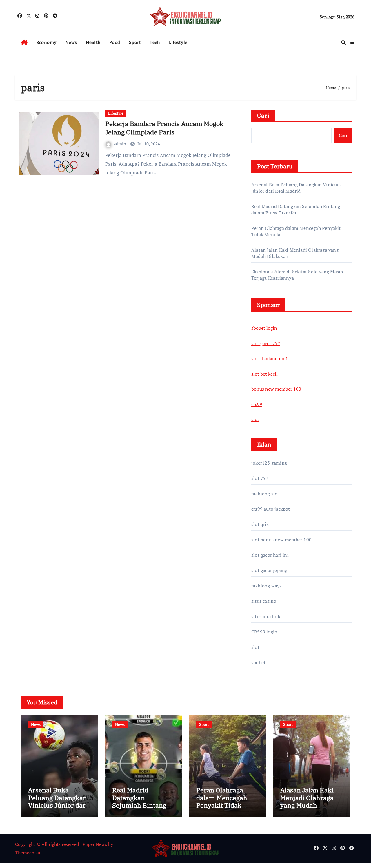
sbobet (258, 662)
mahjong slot (265, 493)
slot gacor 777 (265, 343)
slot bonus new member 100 (281, 539)
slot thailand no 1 (269, 358)
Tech (155, 42)
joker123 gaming (269, 463)
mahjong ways (266, 585)
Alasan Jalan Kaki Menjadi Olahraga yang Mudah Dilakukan (307, 801)
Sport (135, 42)
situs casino (263, 601)
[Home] (24, 42)
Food (114, 42)
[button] (352, 42)
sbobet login (264, 328)
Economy (46, 42)
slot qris (260, 524)
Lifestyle (178, 42)
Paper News (95, 844)
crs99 (256, 404)
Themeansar (27, 852)
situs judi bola (266, 616)
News (71, 42)
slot (255, 419)
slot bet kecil (264, 374)
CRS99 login (264, 632)
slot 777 (260, 478)
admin (120, 144)
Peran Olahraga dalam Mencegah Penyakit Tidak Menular (221, 801)
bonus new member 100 (276, 389)
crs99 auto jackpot (270, 509)
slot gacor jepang (269, 570)
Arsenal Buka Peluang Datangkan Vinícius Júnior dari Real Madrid (296, 187)
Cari (263, 115)
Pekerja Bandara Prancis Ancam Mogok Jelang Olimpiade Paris (164, 127)
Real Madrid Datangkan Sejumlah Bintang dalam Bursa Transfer (295, 209)
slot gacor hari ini (270, 555)
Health (93, 42)
